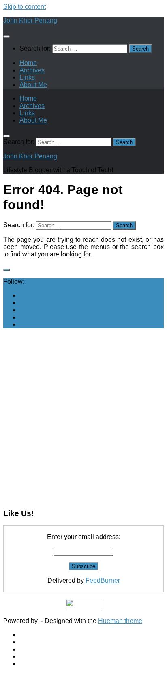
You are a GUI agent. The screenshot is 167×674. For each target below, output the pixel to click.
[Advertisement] (83, 418)
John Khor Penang (30, 20)
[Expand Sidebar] (6, 270)
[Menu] (6, 36)
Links (27, 77)
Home (28, 62)
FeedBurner (103, 580)
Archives (32, 70)
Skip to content (24, 6)
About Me (33, 84)
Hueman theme (120, 620)
